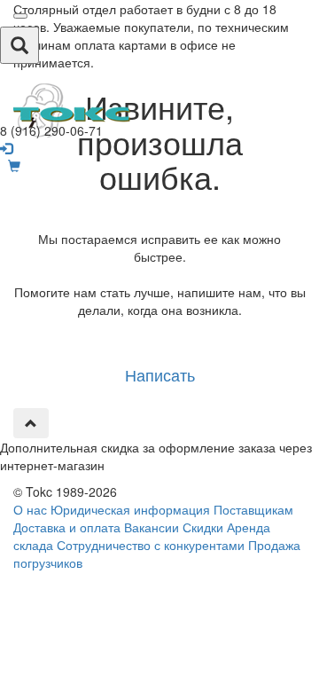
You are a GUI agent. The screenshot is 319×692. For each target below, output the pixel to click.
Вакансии (151, 527)
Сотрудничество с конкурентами (151, 545)
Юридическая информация (130, 509)
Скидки (203, 527)
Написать (160, 374)
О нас (30, 509)
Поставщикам (253, 509)
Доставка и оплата (67, 527)
